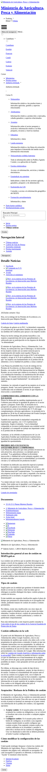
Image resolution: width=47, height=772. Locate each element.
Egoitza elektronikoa (18, 166)
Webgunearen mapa (13, 513)
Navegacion (6, 255)
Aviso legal (10, 517)
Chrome (9, 763)
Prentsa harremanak (13, 249)
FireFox (9, 761)
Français (9, 53)
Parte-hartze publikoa (14, 206)
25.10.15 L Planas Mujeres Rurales (19, 504)
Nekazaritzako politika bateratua (23, 156)
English (9, 49)
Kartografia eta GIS (18, 187)
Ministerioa (10, 78)
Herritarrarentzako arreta (15, 208)
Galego (8, 62)
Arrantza (14, 122)
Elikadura (14, 135)
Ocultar (4, 232)
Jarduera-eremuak (13, 83)
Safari (8, 765)
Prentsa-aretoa (11, 80)
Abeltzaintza (15, 112)
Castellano (10, 45)
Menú (20, 32)
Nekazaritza (15, 99)
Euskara (9, 66)
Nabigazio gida (11, 515)
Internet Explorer (12, 759)
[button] (23, 32)
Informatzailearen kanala (15, 519)
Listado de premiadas (9, 493)
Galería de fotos (7, 323)
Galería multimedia (20, 323)
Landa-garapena (17, 143)
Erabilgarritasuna (12, 510)
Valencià (9, 70)
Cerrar (4, 770)
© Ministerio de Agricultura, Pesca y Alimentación (25, 508)
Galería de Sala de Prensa (15, 245)
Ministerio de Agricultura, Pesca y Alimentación (22, 10)
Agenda (9, 251)
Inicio (8, 223)
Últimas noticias (12, 242)
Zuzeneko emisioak (13, 247)
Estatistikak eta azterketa (20, 176)
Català (8, 58)
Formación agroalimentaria (21, 197)
